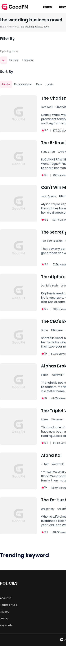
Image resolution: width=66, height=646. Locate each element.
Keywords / (14, 26)
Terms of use (8, 605)
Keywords (6, 625)
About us (5, 598)
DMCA (4, 618)
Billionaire (57, 330)
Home (47, 7)
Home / (4, 26)
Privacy (4, 612)
